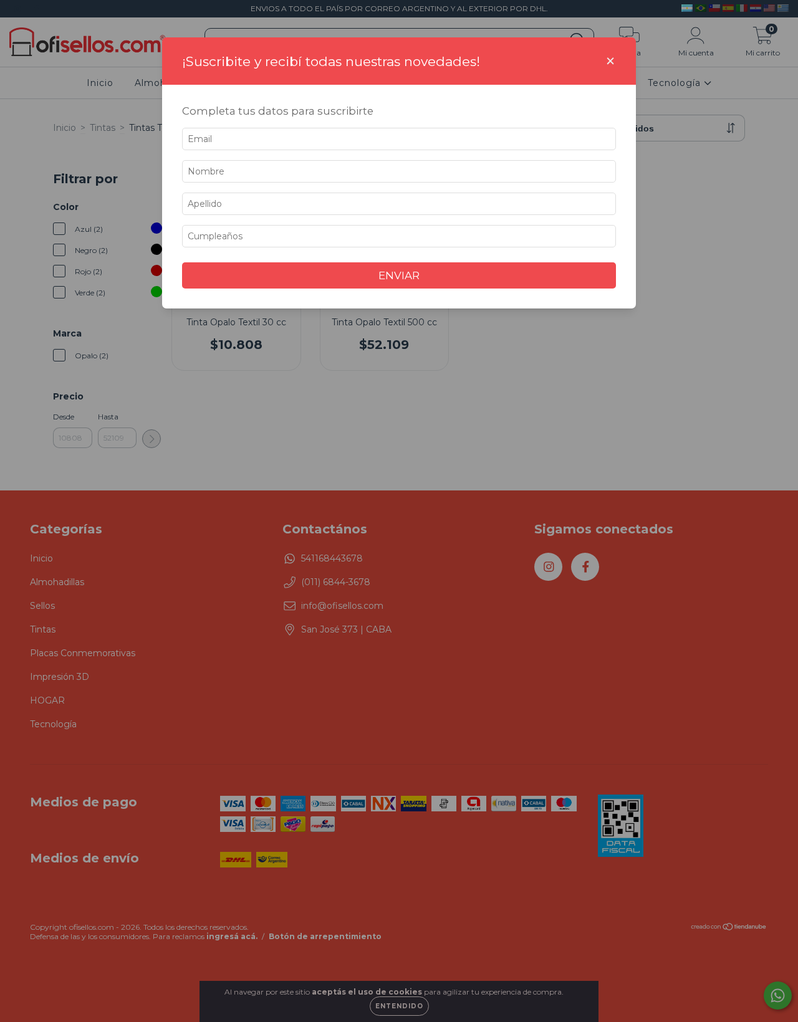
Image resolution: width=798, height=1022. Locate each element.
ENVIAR (399, 275)
